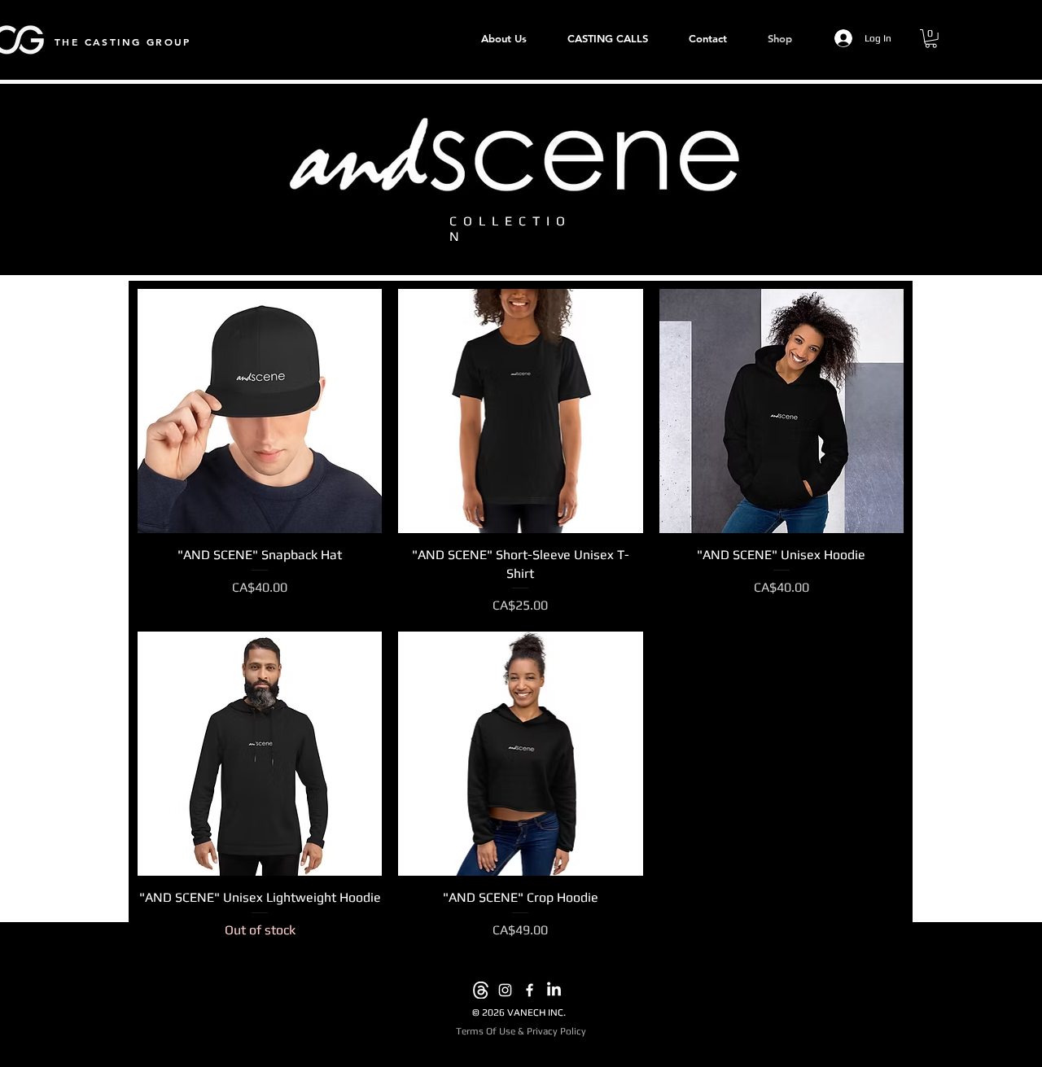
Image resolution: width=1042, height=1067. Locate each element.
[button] (931, 38)
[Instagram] (505, 990)
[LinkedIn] (554, 990)
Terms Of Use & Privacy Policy (521, 1031)
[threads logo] (480, 990)
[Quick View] (260, 411)
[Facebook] (529, 990)
